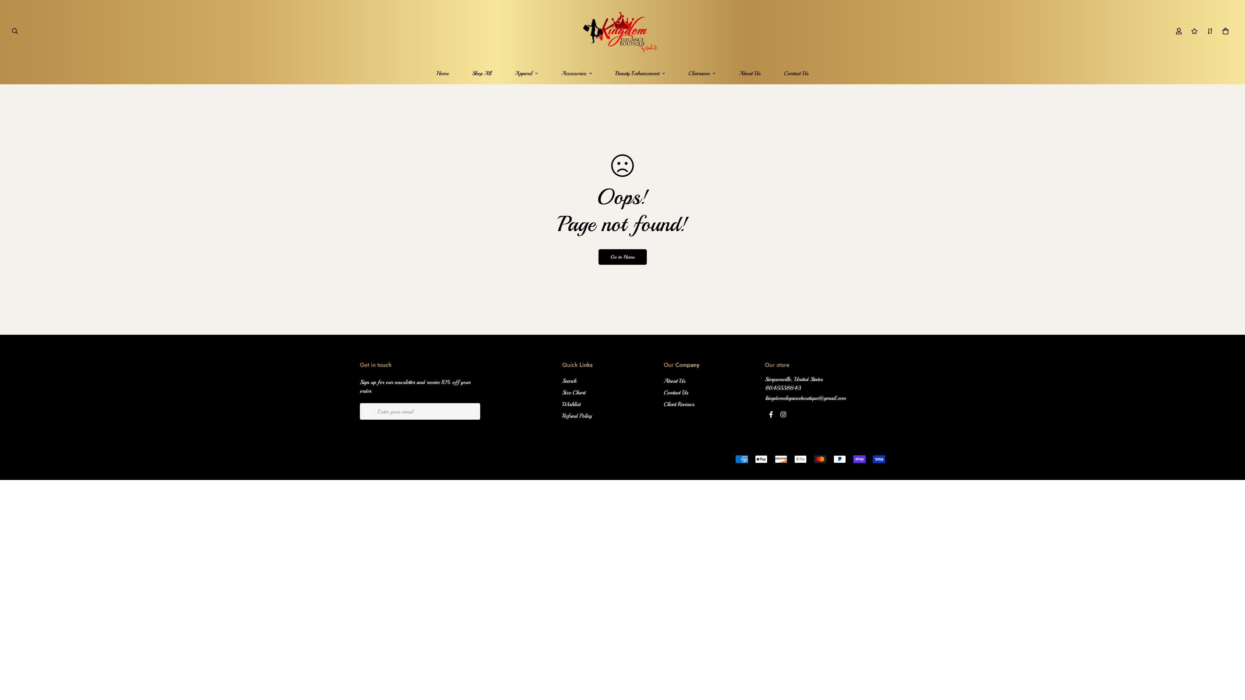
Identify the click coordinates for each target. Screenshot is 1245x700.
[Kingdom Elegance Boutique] (622, 31)
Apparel (523, 73)
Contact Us (796, 73)
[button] (1224, 31)
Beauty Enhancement (637, 73)
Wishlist (571, 404)
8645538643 (783, 387)
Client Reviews (679, 404)
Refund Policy (577, 415)
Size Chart (573, 392)
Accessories (573, 73)
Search (569, 380)
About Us (750, 73)
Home (442, 73)
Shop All (481, 73)
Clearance (699, 73)
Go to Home (623, 257)
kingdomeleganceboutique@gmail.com (805, 398)
